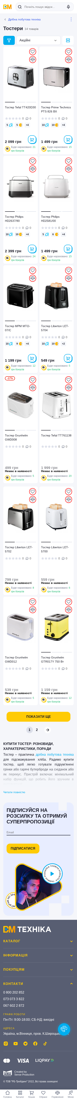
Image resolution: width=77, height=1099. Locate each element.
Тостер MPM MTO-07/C (17, 328)
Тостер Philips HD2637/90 (14, 218)
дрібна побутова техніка (55, 754)
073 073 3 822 (13, 999)
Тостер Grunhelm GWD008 (16, 437)
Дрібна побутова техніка (24, 19)
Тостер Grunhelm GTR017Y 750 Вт (52, 659)
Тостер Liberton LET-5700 (55, 549)
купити (32, 139)
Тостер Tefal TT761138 (56, 435)
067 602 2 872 (13, 1005)
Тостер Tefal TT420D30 (20, 107)
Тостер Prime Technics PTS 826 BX (56, 109)
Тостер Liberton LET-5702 (19, 549)
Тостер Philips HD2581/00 (50, 218)
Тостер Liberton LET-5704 (55, 328)
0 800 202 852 (13, 992)
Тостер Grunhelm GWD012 (16, 659)
